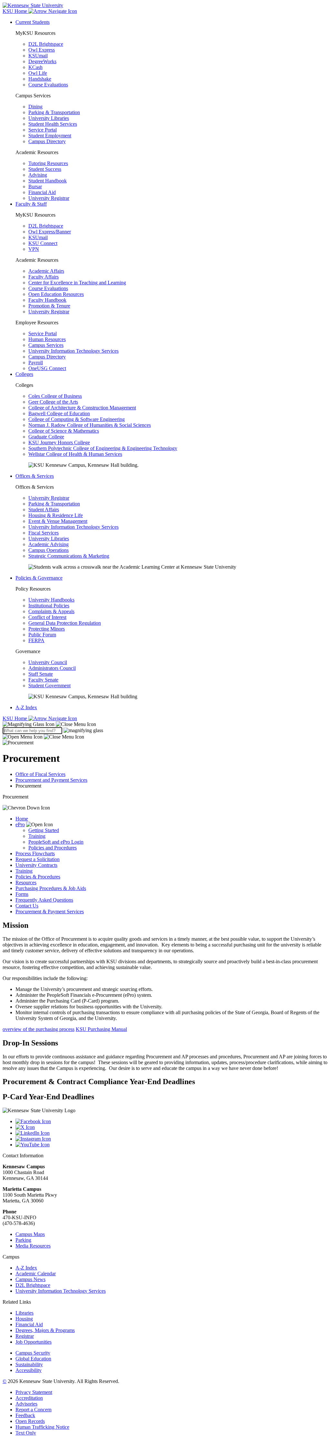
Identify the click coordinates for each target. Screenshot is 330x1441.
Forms (21, 894)
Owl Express (41, 50)
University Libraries (48, 118)
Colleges (24, 374)
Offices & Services (34, 476)
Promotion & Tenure (49, 306)
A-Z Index (26, 707)
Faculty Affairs (43, 276)
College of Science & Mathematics (63, 431)
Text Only (25, 1433)
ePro (20, 824)
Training (36, 836)
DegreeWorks (42, 61)
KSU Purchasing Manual (101, 1029)
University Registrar (48, 198)
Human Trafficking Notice (42, 1427)
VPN (33, 249)
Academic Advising (48, 544)
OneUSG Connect (47, 368)
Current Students (32, 22)
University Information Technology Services (73, 351)
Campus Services (45, 345)
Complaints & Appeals (51, 611)
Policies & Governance (39, 578)
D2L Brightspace (45, 44)
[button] (49, 724)
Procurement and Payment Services (51, 780)
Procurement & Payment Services (49, 911)
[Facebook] (171, 1121)
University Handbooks (51, 600)
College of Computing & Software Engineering (76, 419)
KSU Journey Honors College (59, 442)
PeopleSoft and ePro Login (55, 842)
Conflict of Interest (47, 617)
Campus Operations (48, 550)
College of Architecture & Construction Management (82, 407)
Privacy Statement (33, 1392)
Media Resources (33, 1246)
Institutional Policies (48, 605)
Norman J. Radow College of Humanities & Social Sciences (89, 425)
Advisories (26, 1404)
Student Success (44, 169)
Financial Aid (42, 192)
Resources (25, 882)
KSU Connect (42, 243)
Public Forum (42, 634)
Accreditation (29, 1398)
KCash (35, 67)
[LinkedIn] (171, 1133)
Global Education (33, 1358)
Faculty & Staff (31, 204)
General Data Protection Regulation (64, 623)
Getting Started (43, 830)
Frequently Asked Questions (44, 900)
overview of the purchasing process (38, 1029)
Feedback (25, 1415)
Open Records (30, 1421)
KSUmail (38, 55)
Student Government (49, 685)
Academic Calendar (35, 1273)
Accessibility (28, 1370)
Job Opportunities (33, 1342)
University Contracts (36, 865)
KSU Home (15, 718)
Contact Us (26, 905)
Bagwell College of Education (59, 413)
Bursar (35, 186)
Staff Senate (40, 674)
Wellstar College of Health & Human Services (75, 454)
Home (21, 818)
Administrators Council (52, 668)
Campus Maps (30, 1234)
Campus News (30, 1279)
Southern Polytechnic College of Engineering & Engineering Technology (102, 448)
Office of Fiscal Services (40, 774)
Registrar (24, 1336)
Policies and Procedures (52, 847)
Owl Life (37, 73)
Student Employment (49, 135)
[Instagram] (171, 1139)
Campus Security (32, 1353)
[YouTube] (171, 1145)
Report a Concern (33, 1409)
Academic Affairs (46, 271)
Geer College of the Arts (53, 402)
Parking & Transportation (54, 112)
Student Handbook (47, 180)
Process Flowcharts (35, 853)
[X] (171, 1127)
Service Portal (42, 129)
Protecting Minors (46, 629)
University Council (47, 662)
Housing (24, 1318)
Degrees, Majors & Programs (45, 1330)
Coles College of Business (55, 396)
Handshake (39, 79)
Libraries (24, 1313)
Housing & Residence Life (55, 515)
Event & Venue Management (57, 521)
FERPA (36, 640)
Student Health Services (52, 124)
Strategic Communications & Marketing (68, 556)
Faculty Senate (43, 679)
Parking (23, 1240)
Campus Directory (47, 141)
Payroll (35, 362)
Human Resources (47, 339)
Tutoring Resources (48, 163)
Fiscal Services (43, 532)
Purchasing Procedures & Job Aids (50, 888)
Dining (35, 106)
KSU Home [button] (15, 11)
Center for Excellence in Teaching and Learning (77, 282)
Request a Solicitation (37, 859)
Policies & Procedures (37, 876)
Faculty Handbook (47, 300)
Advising (37, 175)
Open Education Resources (56, 294)
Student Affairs (43, 509)
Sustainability (29, 1364)
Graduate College (46, 436)
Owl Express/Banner (49, 231)
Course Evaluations (48, 84)
